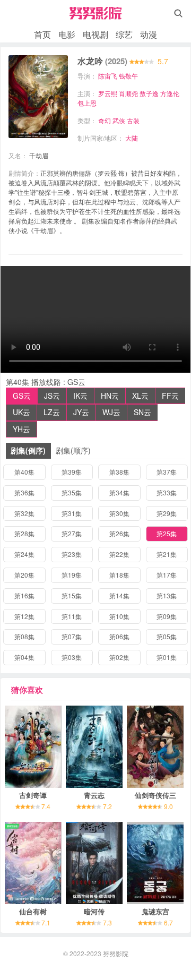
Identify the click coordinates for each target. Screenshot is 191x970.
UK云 (21, 412)
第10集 (119, 616)
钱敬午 (128, 75)
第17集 (167, 574)
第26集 (119, 533)
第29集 (167, 513)
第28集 (24, 533)
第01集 (167, 657)
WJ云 (111, 412)
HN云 (110, 395)
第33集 (167, 492)
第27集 (72, 533)
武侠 (118, 120)
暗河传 (94, 911)
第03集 (72, 657)
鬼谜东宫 (155, 911)
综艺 (124, 34)
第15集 (72, 595)
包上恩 (87, 102)
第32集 (24, 513)
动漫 (148, 34)
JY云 (81, 412)
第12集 (24, 616)
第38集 (119, 471)
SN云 (142, 412)
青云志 (94, 795)
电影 (66, 34)
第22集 (119, 554)
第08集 (24, 636)
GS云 (22, 395)
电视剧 (95, 34)
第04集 (24, 657)
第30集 (119, 513)
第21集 (167, 554)
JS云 (52, 395)
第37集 (167, 471)
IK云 (80, 395)
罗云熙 (107, 93)
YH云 (21, 429)
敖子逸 (149, 93)
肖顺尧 (128, 93)
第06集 (119, 636)
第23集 (72, 554)
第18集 (119, 574)
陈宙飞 (107, 75)
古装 (133, 120)
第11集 (72, 616)
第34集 (119, 492)
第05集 (167, 636)
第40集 (24, 471)
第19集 (72, 574)
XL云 (140, 395)
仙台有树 (33, 911)
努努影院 (115, 953)
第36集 (24, 492)
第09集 (167, 616)
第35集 (72, 492)
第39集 (72, 471)
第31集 (72, 513)
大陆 (131, 137)
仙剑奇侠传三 (155, 795)
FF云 (170, 395)
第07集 (72, 636)
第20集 (24, 574)
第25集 (167, 533)
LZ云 (52, 412)
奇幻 (104, 120)
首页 (42, 34)
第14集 (119, 595)
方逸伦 (169, 93)
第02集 (119, 657)
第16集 (24, 595)
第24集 (24, 554)
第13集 (167, 595)
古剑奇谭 (33, 795)
